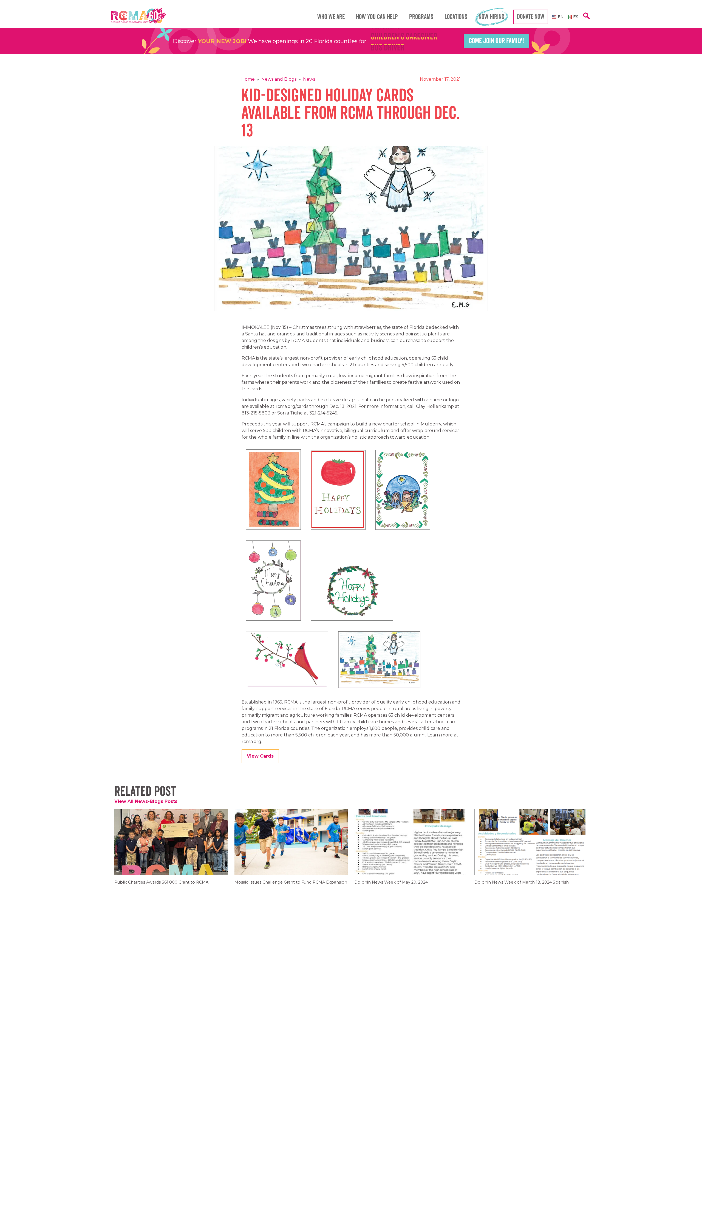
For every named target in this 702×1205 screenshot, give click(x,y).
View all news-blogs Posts (145, 801)
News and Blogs (278, 79)
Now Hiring (492, 17)
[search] (586, 18)
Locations (456, 17)
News (309, 79)
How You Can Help (377, 17)
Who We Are (331, 17)
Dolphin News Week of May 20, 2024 (391, 886)
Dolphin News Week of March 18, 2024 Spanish (521, 886)
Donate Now (530, 16)
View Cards (260, 756)
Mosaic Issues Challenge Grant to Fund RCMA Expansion (290, 886)
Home (248, 79)
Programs (421, 17)
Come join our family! (496, 41)
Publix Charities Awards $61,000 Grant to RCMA (161, 886)
